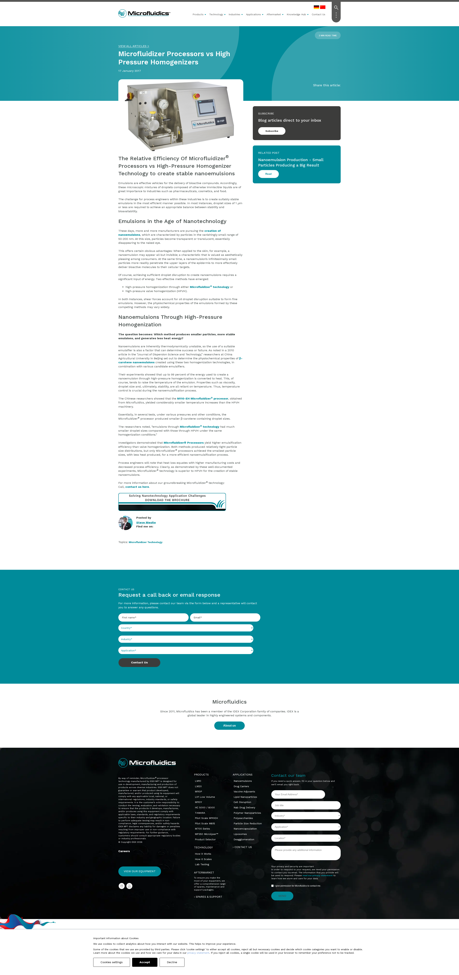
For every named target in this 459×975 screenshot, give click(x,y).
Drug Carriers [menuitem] (241, 786)
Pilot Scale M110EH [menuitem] (206, 818)
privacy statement (198, 952)
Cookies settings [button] (112, 962)
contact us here (137, 486)
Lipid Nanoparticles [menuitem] (245, 796)
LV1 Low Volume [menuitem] (205, 796)
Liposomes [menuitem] (240, 834)
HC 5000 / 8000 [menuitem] (205, 807)
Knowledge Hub (296, 14)
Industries (234, 14)
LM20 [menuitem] (198, 786)
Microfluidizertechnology (209, 287)
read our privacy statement (317, 875)
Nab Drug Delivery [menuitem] (244, 807)
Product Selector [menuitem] (205, 839)
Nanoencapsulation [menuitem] (245, 828)
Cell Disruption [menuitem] (242, 802)
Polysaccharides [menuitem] (243, 818)
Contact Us (318, 14)
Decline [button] (172, 962)
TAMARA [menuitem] (200, 812)
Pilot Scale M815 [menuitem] (205, 823)
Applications (253, 14)
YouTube (129, 886)
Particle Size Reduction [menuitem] (248, 823)
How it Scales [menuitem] (203, 859)
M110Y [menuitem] (198, 802)
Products (198, 14)
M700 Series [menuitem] (202, 828)
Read (268, 173)
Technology (216, 14)
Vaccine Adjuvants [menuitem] (244, 791)
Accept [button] (144, 962)
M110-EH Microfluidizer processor (202, 398)
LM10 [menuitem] (198, 780)
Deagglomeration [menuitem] (244, 839)
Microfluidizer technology (199, 426)
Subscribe (271, 131)
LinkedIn (138, 531)
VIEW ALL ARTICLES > (133, 46)
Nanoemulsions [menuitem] (243, 780)
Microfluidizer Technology (145, 542)
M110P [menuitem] (198, 791)
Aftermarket (274, 14)
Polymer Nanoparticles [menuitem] (247, 812)
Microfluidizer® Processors (184, 442)
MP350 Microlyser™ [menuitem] (206, 834)
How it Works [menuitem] (203, 853)
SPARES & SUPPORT (209, 896)
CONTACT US (243, 847)
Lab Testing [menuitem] (202, 864)
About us (229, 725)
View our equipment (140, 871)
